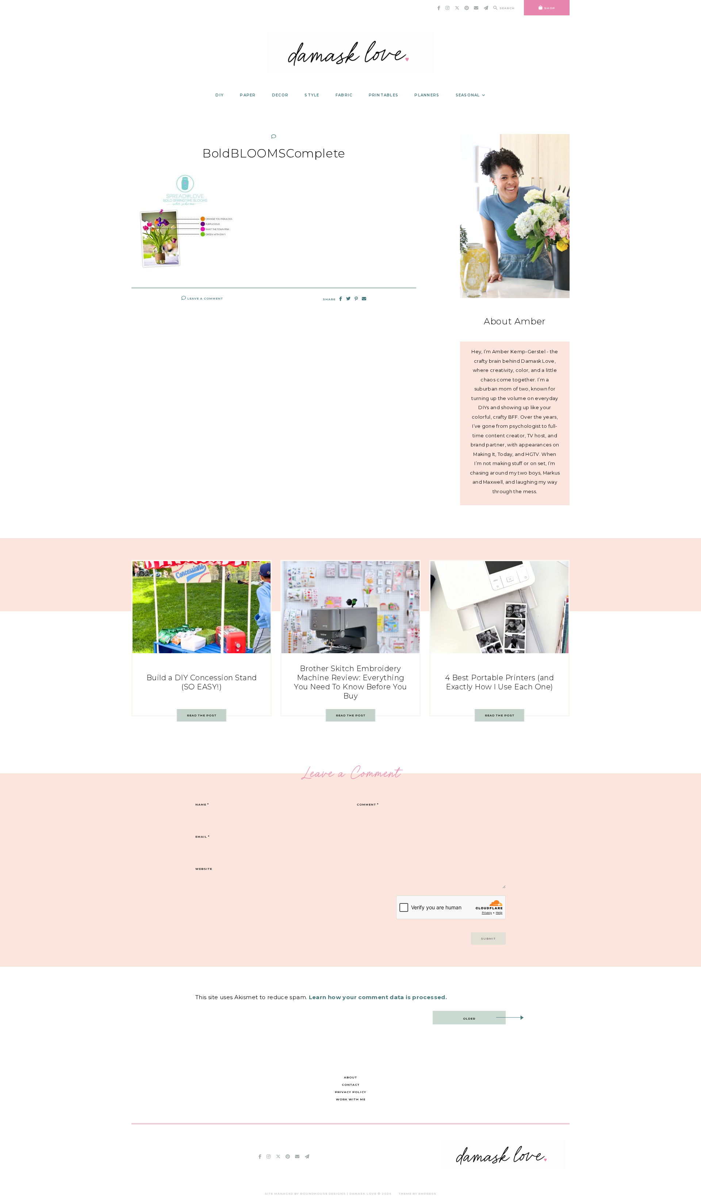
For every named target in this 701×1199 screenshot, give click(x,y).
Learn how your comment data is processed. (378, 997)
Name (202, 804)
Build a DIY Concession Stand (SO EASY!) (201, 682)
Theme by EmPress (417, 1193)
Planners (426, 95)
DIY (219, 95)
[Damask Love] (503, 1168)
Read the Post (202, 715)
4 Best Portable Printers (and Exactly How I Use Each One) (499, 682)
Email (202, 836)
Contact (351, 1084)
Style (311, 95)
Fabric (344, 95)
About (350, 1077)
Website (203, 869)
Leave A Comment (204, 298)
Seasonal (468, 95)
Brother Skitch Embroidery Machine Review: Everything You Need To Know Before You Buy (350, 682)
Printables (384, 95)
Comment (368, 804)
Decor (280, 95)
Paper (248, 95)
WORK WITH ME (350, 1099)
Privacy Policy (350, 1092)
